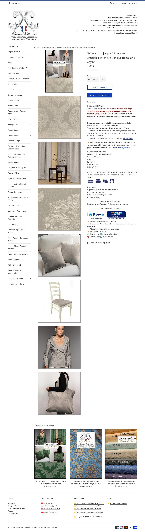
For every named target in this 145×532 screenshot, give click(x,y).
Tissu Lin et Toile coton (19, 57)
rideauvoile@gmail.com (122, 147)
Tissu (88, 76)
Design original (19, 100)
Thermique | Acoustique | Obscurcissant (19, 147)
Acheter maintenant (99, 95)
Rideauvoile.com (25, 527)
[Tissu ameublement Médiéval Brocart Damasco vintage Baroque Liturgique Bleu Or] (86, 454)
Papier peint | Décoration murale (17, 231)
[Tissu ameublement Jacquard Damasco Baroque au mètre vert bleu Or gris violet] (121, 454)
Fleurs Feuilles (19, 73)
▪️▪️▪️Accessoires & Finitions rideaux (16, 155)
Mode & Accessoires (19, 278)
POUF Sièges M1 (14, 265)
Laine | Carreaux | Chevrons (19, 79)
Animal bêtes (19, 106)
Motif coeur (12, 89)
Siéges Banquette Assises (17, 254)
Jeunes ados (19, 84)
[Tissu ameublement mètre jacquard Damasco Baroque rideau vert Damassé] (50, 454)
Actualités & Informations (118, 503)
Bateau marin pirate (15, 95)
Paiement (11, 511)
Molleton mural (13, 224)
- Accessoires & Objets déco (18, 205)
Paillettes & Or (13, 119)
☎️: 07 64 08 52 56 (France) (50, 508)
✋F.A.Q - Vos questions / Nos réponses (88, 517)
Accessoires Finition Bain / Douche (18, 199)
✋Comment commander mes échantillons (89, 512)
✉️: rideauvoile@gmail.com (50, 506)
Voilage (10, 62)
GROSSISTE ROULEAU (17, 178)
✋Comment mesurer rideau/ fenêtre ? (87, 508)
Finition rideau (13, 162)
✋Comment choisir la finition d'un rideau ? (89, 503)
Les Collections (13, 513)
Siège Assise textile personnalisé (15, 272)
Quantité (102, 76)
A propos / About (13, 506)
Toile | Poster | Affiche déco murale (18, 239)
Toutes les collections (16, 284)
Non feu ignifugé (19, 141)
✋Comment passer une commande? (87, 506)
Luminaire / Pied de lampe (19, 211)
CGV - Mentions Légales (16, 508)
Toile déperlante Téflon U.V (18, 68)
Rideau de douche (15, 192)
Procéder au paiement (129, 3)
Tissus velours (19, 135)
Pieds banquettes (14, 260)
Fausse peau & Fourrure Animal (19, 112)
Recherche (11, 503)
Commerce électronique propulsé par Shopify (44, 527)
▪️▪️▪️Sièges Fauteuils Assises (17, 247)
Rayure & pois (19, 130)
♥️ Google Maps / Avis (49, 512)
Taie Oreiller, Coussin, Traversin (16, 218)
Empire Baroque (19, 52)
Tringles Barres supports (17, 168)
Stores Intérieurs (14, 173)
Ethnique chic (19, 124)
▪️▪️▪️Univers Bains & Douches (17, 185)
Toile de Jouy (13, 46)
